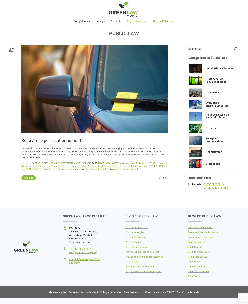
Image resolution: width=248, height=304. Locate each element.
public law (88, 169)
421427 (101, 163)
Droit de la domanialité (199, 252)
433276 (117, 163)
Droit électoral (195, 261)
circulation (161, 163)
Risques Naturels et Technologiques (143, 271)
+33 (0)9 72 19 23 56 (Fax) (216, 187)
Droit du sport (195, 247)
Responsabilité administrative (203, 232)
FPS (151, 166)
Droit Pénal (193, 276)
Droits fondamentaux (198, 271)
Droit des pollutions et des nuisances (144, 256)
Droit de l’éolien (133, 242)
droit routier (113, 166)
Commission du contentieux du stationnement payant (49, 166)
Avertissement (131, 292)
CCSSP (152, 163)
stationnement (130, 169)
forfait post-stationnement (134, 166)
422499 (109, 163)
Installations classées (136, 227)
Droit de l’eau (132, 261)
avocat (125, 163)
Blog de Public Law (46, 163)
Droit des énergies (134, 232)
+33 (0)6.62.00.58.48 (213, 184)
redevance (116, 169)
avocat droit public (138, 163)
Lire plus (28, 177)
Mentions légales (57, 292)
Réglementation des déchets (139, 266)
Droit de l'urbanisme (135, 237)
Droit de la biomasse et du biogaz (142, 252)
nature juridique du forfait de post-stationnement (57, 169)
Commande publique (198, 256)
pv (95, 169)
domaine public (98, 166)
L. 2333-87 (159, 166)
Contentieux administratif (74, 163)
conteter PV (83, 166)
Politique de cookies (110, 292)
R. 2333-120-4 (103, 169)
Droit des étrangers (198, 266)
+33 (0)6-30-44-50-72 (80, 248)
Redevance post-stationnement (51, 140)
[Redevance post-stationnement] (94, 88)
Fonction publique (197, 242)
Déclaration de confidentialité (83, 292)
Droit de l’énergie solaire (137, 247)
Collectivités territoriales (200, 227)
